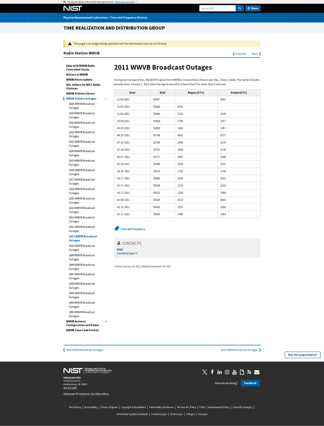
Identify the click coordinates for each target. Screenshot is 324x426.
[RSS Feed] (249, 372)
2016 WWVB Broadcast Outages (82, 191)
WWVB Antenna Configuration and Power (82, 323)
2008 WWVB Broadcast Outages (82, 267)
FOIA (201, 407)
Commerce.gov (159, 414)
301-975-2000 (70, 387)
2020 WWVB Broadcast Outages (82, 153)
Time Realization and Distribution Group (114, 28)
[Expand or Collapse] (106, 98)
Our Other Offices (100, 393)
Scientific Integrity (242, 407)
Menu (255, 8)
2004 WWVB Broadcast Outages (82, 305)
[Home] (72, 8)
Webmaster (69, 393)
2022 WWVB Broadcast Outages (82, 134)
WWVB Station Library (80, 93)
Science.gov (176, 414)
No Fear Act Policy (186, 407)
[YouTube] (234, 372)
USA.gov (190, 414)
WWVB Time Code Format (82, 330)
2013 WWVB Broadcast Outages (82, 219)
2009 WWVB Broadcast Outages (82, 257)
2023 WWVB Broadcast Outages (82, 125)
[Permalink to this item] (143, 243)
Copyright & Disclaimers (133, 407)
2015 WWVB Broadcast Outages (82, 200)
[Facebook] (212, 372)
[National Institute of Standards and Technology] (87, 370)
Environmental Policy (219, 407)
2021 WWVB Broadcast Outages (82, 144)
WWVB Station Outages (81, 98)
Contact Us (84, 393)
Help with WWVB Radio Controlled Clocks (80, 67)
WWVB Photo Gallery (79, 79)
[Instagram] (227, 372)
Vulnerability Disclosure (161, 407)
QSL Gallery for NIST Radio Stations (83, 86)
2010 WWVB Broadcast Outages (82, 248)
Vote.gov (203, 414)
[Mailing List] (257, 372)
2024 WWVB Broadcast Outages (82, 115)
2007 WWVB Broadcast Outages (82, 276)
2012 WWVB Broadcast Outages (82, 229)
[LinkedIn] (219, 372)
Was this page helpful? (302, 355)
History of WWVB (77, 74)
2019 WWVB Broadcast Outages (82, 163)
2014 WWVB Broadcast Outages (82, 210)
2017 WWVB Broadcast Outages (82, 181)
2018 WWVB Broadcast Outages (82, 172)
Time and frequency (132, 229)
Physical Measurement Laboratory (85, 17)
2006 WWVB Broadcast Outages (82, 286)
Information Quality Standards (132, 414)
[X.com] (205, 372)
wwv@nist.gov (126, 253)
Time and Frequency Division (128, 17)
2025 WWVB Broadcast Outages (82, 106)
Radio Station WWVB (81, 53)
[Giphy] (242, 372)
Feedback (250, 383)
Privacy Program (109, 407)
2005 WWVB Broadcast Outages (82, 295)
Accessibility (91, 407)
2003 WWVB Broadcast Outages (82, 314)
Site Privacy (75, 407)
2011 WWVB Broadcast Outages (83, 238)
